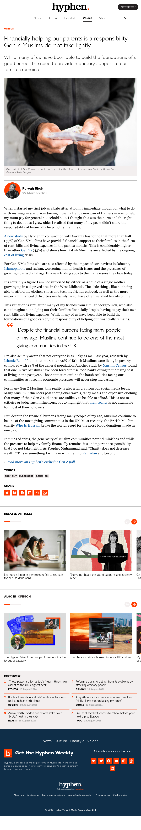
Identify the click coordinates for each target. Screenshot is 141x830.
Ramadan (89, 453)
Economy (11, 476)
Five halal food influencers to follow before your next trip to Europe (105, 714)
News (37, 18)
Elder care (26, 476)
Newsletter (128, 7)
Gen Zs (27, 250)
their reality (98, 402)
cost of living (14, 255)
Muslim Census (114, 365)
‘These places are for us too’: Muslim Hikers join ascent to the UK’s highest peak (38, 683)
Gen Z (39, 476)
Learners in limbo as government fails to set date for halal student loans (34, 576)
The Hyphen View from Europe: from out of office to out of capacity (35, 658)
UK (46, 476)
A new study (13, 236)
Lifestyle (70, 18)
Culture (52, 18)
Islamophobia (14, 268)
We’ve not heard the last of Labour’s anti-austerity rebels (101, 576)
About (103, 18)
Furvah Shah (32, 189)
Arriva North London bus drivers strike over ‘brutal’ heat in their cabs (35, 714)
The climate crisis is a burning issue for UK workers (100, 657)
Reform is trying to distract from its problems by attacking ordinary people (105, 683)
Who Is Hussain (27, 425)
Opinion (9, 29)
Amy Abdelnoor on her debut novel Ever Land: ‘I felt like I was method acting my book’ (106, 698)
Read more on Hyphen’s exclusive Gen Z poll (40, 462)
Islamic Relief (14, 360)
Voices (87, 18)
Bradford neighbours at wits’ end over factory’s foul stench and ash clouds (37, 698)
